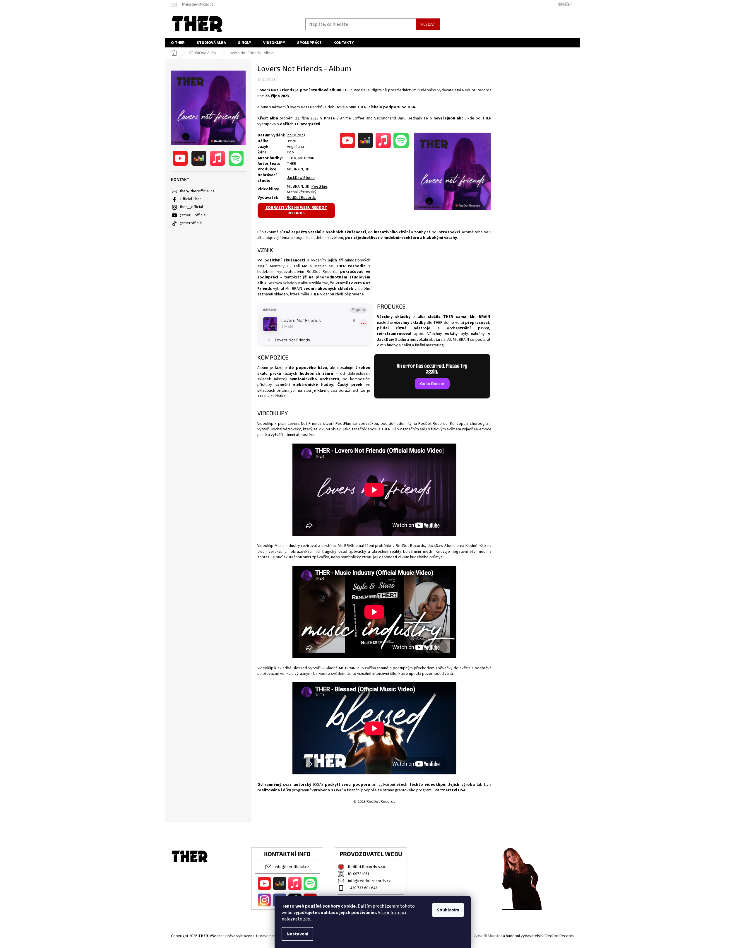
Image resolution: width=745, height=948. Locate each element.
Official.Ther (190, 199)
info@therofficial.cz (292, 867)
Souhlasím (448, 910)
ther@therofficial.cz (197, 191)
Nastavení (297, 934)
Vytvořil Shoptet (488, 936)
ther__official (191, 207)
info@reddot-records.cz (369, 881)
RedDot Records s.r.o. (367, 867)
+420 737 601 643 (362, 888)
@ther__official (193, 215)
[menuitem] (178, 42)
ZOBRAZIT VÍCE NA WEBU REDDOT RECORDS (296, 210)
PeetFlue (319, 186)
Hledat (428, 24)
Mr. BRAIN (306, 158)
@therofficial (191, 223)
